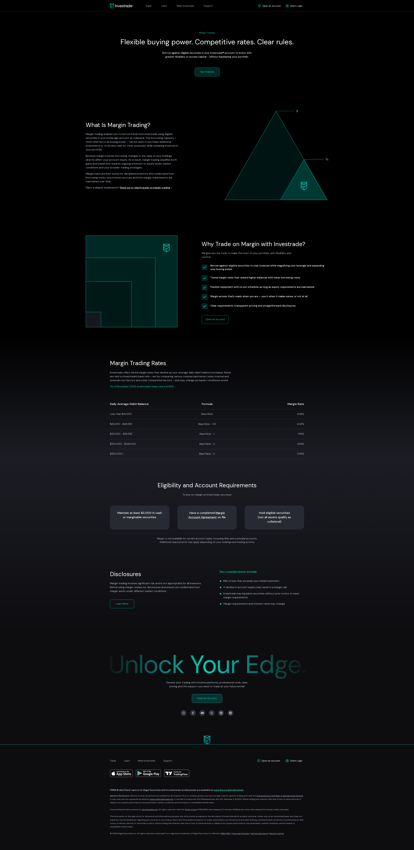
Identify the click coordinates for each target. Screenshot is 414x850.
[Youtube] (202, 713)
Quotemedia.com (150, 809)
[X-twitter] (212, 713)
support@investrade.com (161, 799)
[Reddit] (230, 713)
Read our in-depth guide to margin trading (145, 187)
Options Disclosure (259, 833)
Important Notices (240, 833)
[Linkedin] (221, 713)
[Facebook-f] (193, 713)
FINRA (223, 833)
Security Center (276, 833)
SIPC (229, 833)
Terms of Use (190, 809)
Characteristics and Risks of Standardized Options (279, 796)
